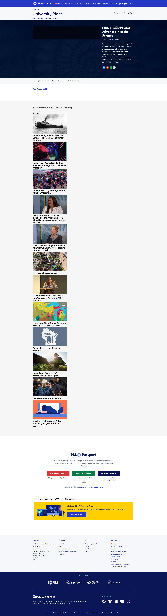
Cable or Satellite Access (102, 509)
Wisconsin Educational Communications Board (67, 601)
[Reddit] (107, 67)
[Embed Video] (116, 27)
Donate (59, 4)
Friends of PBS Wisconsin (118, 551)
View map (36, 557)
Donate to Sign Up (58, 473)
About (35, 18)
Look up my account (109, 480)
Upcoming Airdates (52, 18)
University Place (48, 13)
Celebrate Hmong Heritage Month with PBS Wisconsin (49, 191)
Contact (36, 540)
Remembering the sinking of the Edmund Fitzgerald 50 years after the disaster (48, 138)
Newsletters (88, 549)
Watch (67, 4)
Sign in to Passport (109, 473)
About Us (61, 544)
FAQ (82, 487)
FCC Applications (65, 613)
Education (96, 4)
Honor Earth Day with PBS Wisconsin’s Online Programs (46, 374)
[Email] (114, 67)
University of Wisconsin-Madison (43, 603)
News (88, 4)
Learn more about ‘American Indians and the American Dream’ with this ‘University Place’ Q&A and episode (49, 219)
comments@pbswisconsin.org (46, 544)
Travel (87, 551)
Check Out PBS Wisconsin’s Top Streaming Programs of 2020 (47, 422)
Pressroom (62, 554)
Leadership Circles (116, 554)
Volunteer (114, 561)
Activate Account (83, 473)
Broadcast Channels (65, 549)
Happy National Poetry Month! (47, 398)
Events (87, 546)
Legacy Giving (115, 556)
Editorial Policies (53, 613)
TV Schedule (79, 4)
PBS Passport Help (96, 487)
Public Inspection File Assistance (99, 613)
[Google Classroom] (111, 67)
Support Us (107, 4)
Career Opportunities (91, 544)
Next (34, 426)
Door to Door (115, 549)
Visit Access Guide (76, 514)
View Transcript (39, 89)
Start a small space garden (45, 273)
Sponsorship (114, 559)
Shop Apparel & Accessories (67, 551)
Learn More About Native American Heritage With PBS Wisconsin (49, 324)
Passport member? (124, 13)
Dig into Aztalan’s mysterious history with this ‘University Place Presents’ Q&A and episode (50, 248)
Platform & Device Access (85, 509)
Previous (36, 113)
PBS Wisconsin (37, 601)
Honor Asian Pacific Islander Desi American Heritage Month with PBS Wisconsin (49, 165)
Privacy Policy (115, 613)
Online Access (71, 509)
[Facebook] (104, 67)
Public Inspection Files (79, 613)
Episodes (41, 18)
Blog (60, 546)
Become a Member (117, 546)
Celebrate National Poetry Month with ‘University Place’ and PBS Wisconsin (48, 298)
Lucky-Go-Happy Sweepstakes (120, 564)
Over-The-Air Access (117, 509)
